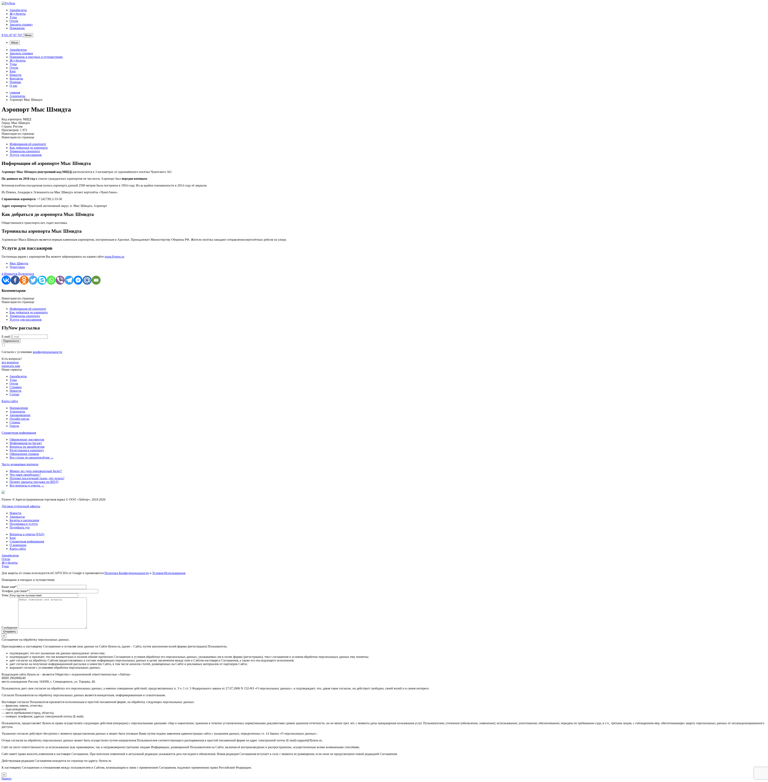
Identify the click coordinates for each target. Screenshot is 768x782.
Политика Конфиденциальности (126, 573)
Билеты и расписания (24, 520)
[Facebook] (15, 280)
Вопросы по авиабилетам (27, 446)
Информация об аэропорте (28, 144)
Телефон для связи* (15, 591)
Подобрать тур (20, 527)
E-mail (6, 336)
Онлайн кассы (19, 418)
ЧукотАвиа (17, 267)
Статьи (14, 394)
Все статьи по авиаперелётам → (31, 457)
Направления (19, 408)
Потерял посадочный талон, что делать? (37, 478)
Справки (16, 387)
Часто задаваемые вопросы (20, 464)
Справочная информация (19, 432)
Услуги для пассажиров (26, 155)
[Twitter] (33, 280)
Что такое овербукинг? (25, 474)
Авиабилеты (18, 10)
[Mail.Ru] (87, 280)
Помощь (15, 82)
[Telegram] (69, 280)
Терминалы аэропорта (25, 151)
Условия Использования (168, 573)
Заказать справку (21, 24)
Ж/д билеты (18, 13)
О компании (18, 545)
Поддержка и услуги (24, 524)
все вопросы (10, 362)
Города (14, 426)
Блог (13, 71)
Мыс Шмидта (19, 263)
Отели (14, 21)
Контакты (16, 78)
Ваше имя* (9, 586)
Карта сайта (10, 401)
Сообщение (10, 627)
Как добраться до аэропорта (29, 147)
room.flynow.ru (114, 256)
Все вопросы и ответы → (27, 485)
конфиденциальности (47, 352)
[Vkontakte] (6, 280)
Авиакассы (17, 516)
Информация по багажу (26, 443)
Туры (13, 17)
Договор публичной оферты (21, 506)
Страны (15, 422)
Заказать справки (21, 53)
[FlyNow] (8, 3)
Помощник (17, 28)
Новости (15, 75)
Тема (5, 595)
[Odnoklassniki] (24, 280)
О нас (13, 85)
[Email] (96, 280)
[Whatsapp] (51, 280)
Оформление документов (27, 439)
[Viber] (60, 280)
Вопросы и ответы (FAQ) (27, 534)
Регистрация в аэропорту (27, 450)
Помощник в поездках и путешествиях (36, 57)
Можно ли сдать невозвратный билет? (36, 471)
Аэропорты (17, 411)
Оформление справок (24, 454)
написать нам (11, 366)
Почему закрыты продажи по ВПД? (34, 482)
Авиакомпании (20, 415)
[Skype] (42, 280)
